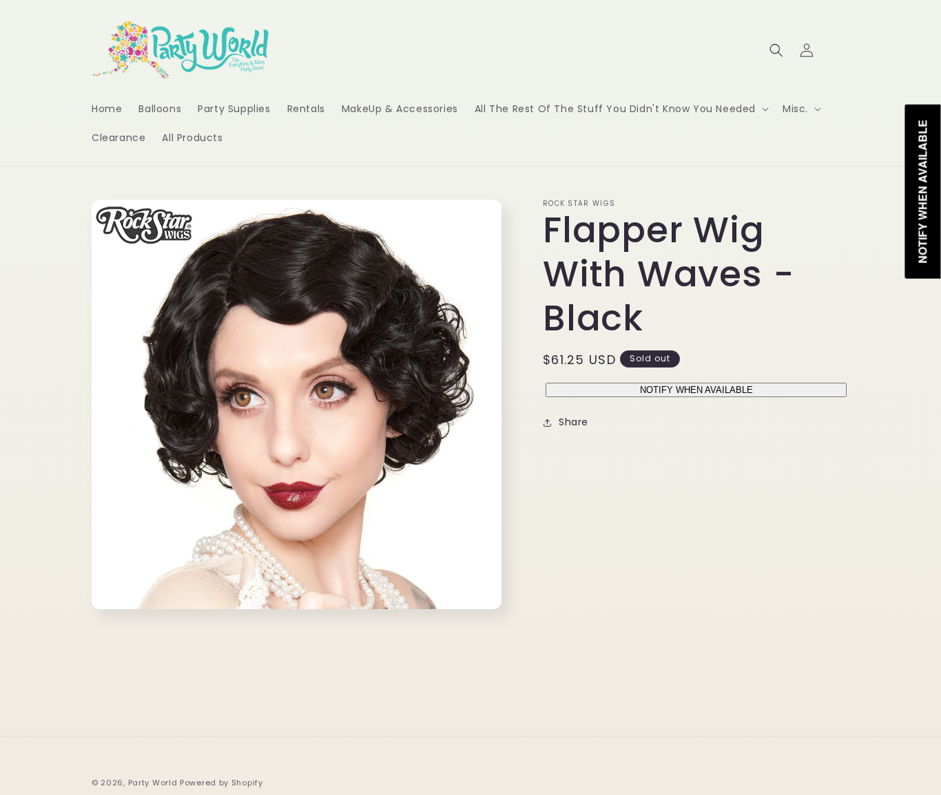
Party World (153, 782)
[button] (620, 108)
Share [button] (573, 422)
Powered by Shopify (221, 782)
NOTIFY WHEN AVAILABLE (696, 390)
